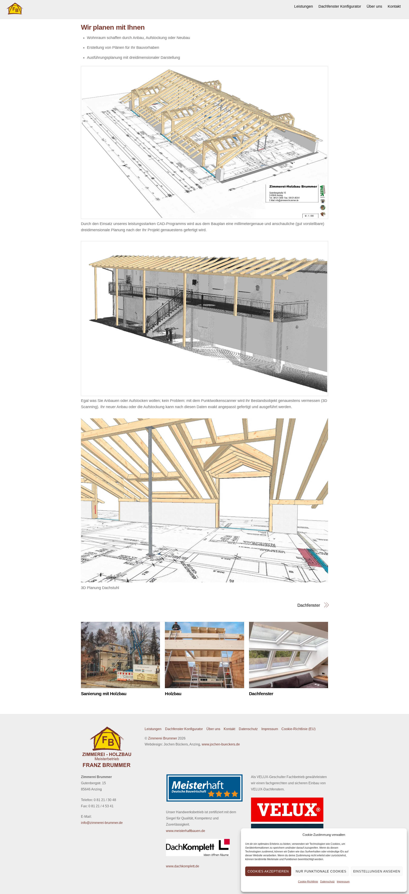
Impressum (343, 881)
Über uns (374, 6)
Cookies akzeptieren (268, 871)
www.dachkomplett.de (182, 866)
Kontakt (394, 6)
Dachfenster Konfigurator (339, 6)
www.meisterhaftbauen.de (185, 831)
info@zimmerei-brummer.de (102, 823)
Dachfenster (308, 605)
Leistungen (303, 6)
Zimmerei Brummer (162, 738)
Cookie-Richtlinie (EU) (298, 729)
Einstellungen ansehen (376, 871)
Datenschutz (327, 881)
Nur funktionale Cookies (321, 871)
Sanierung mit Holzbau (103, 693)
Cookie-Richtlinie (308, 881)
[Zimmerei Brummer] (15, 12)
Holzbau (173, 693)
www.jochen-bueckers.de (221, 744)
